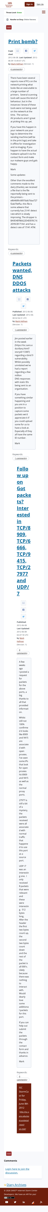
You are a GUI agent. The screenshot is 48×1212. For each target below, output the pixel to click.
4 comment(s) (17, 69)
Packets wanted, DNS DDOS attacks (22, 276)
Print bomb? (22, 41)
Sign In (29, 4)
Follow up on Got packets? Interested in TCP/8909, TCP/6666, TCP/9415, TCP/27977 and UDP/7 (24, 531)
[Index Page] (8, 4)
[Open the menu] (44, 12)
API (27, 1194)
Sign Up (40, 4)
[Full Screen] (17, 50)
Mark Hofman (17, 64)
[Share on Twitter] (34, 50)
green (19, 13)
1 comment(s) (21, 330)
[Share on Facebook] (26, 50)
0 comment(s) (22, 651)
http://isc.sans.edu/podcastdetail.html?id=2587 (24, 1120)
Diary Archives (16, 1185)
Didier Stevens (30, 20)
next (9, 27)
